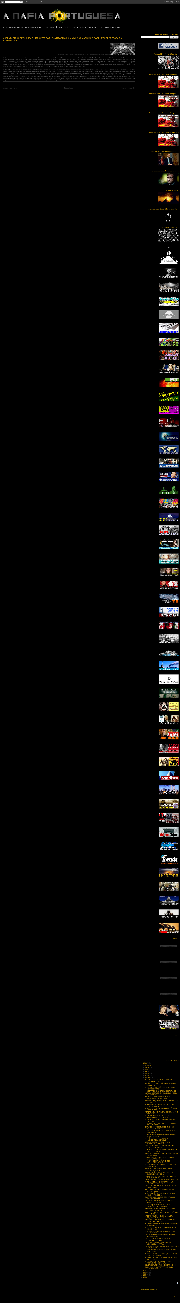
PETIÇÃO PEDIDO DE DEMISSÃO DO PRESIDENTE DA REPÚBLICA (157, 1139)
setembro (148, 1065)
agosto (147, 1067)
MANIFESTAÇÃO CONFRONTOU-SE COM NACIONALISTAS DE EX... (159, 1173)
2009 (145, 1275)
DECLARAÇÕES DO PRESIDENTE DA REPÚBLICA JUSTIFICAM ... (158, 1143)
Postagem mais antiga (128, 88)
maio (147, 1069)
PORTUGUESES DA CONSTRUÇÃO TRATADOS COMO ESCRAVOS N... (161, 1254)
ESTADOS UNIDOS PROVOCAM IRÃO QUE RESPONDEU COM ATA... (159, 1243)
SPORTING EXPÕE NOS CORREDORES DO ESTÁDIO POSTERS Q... (160, 1220)
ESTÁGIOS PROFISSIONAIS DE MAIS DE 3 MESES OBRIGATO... (159, 1128)
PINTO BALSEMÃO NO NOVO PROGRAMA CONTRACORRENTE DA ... (159, 1183)
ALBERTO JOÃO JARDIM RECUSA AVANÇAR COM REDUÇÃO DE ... (160, 1194)
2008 (145, 1277)
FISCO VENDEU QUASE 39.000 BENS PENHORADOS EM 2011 (158, 1239)
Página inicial (68, 88)
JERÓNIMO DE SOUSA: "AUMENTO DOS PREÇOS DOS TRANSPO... (159, 1162)
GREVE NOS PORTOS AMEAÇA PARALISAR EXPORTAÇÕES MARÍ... (160, 1209)
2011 (145, 1271)
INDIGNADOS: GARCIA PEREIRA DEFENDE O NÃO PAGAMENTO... (160, 1177)
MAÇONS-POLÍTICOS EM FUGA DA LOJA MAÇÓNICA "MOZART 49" (159, 1217)
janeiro (147, 1077)
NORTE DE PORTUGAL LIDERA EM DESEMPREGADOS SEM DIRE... (157, 1116)
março (147, 1073)
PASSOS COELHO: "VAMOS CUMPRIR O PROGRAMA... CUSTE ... (158, 1080)
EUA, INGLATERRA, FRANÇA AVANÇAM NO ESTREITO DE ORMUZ (159, 1146)
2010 (145, 1273)
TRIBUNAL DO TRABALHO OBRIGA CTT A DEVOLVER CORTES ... (159, 1201)
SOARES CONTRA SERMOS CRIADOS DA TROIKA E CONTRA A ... (159, 1105)
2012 (145, 1063)
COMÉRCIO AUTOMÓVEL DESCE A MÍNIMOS (160, 1265)
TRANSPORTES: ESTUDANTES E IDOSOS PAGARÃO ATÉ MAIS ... (159, 1158)
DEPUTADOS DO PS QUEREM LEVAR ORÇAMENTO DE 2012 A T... (158, 1262)
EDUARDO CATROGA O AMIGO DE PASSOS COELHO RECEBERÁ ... (160, 1198)
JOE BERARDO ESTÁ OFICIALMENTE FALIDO (160, 1091)
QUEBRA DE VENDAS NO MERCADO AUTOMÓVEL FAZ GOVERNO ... (157, 1205)
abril (146, 1071)
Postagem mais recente (9, 88)
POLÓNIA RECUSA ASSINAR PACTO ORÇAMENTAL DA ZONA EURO (157, 1097)
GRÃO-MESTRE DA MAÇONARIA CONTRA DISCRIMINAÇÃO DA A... (159, 1190)
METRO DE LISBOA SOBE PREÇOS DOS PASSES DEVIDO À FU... (159, 1169)
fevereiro (148, 1075)
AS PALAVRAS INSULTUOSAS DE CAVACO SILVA (161, 1180)
